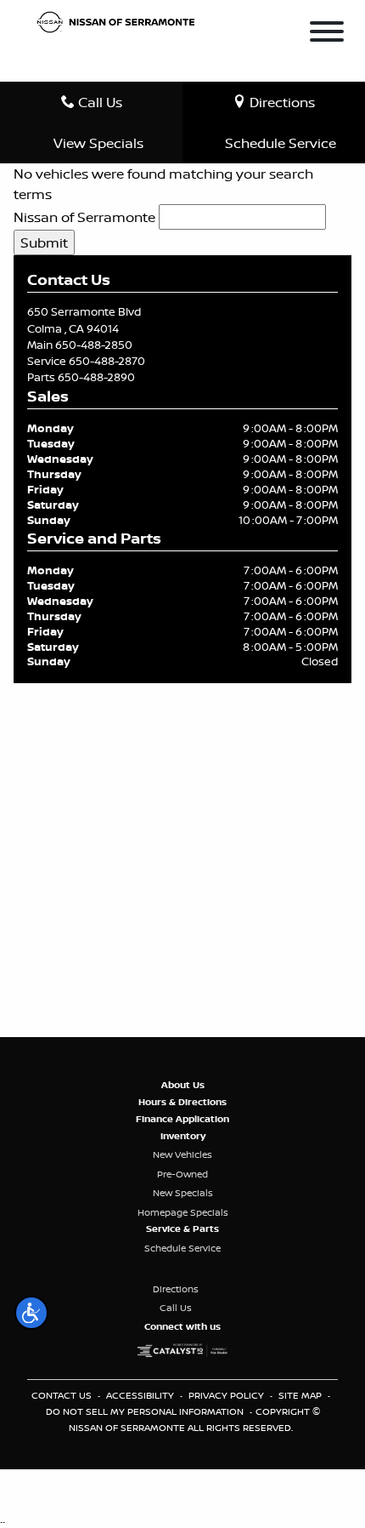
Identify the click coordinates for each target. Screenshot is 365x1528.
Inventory (182, 1136)
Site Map (301, 1395)
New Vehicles (182, 1154)
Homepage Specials (183, 1212)
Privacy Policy (227, 1395)
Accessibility (141, 1395)
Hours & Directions (182, 1102)
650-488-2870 (107, 360)
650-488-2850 (93, 344)
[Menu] (327, 34)
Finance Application (182, 1119)
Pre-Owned (182, 1174)
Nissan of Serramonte (84, 217)
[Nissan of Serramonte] (120, 20)
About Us (183, 1085)
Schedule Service (182, 1248)
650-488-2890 (96, 377)
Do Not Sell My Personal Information (146, 1411)
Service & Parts (182, 1228)
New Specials (183, 1193)
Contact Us (62, 1395)
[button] (31, 1313)
